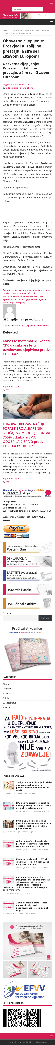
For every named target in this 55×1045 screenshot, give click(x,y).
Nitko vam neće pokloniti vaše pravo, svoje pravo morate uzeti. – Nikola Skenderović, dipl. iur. (33, 844)
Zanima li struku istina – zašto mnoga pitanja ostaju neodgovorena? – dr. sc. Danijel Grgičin (32, 906)
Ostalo (6, 698)
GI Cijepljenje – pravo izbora (19, 88)
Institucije (7, 693)
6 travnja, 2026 (23, 850)
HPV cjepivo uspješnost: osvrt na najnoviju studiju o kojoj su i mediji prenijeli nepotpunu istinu (33, 805)
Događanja (8, 688)
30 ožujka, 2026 (10, 914)
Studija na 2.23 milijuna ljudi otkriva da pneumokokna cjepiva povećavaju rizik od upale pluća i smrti (34, 786)
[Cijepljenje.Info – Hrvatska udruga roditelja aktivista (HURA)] (27, 17)
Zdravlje (6, 707)
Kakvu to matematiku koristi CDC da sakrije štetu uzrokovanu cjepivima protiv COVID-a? (26, 347)
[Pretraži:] (27, 9)
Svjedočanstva (9, 702)
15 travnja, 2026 (10, 832)
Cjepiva (6, 684)
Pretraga (7, 613)
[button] (51, 3)
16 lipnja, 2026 (10, 793)
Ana (7, 389)
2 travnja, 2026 (10, 893)
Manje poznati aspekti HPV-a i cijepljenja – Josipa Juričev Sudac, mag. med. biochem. (33, 862)
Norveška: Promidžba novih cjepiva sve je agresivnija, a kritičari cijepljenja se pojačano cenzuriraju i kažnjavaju (25, 299)
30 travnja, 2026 (24, 811)
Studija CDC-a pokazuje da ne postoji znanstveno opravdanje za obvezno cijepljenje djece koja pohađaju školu (33, 824)
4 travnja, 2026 (23, 867)
